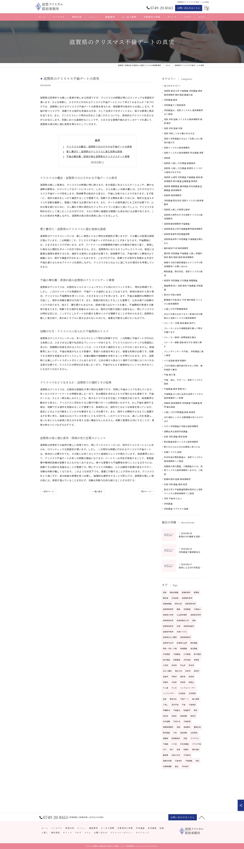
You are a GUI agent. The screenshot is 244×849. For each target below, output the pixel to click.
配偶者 (196, 592)
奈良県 (182, 682)
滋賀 (194, 620)
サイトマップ (142, 832)
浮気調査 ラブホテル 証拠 (176, 508)
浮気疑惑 (181, 693)
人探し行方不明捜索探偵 (176, 308)
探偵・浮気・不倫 (170, 648)
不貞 (175, 732)
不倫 (183, 704)
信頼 (178, 626)
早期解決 (166, 710)
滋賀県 (167, 157)
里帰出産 (197, 727)
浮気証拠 (175, 598)
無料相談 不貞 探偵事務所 (176, 248)
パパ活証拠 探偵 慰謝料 (175, 360)
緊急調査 (193, 643)
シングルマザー (169, 693)
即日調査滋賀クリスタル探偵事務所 (181, 441)
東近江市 (178, 671)
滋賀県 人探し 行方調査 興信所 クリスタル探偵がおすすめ (183, 170)
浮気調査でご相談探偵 (174, 104)
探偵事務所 (176, 738)
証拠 (164, 699)
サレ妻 (165, 688)
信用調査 (187, 609)
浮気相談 (187, 660)
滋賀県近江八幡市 (170, 637)
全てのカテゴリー (172, 85)
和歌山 (191, 682)
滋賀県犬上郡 (182, 643)
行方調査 (187, 654)
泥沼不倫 (175, 704)
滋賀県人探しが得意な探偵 (177, 209)
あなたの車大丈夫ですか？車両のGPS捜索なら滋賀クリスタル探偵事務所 (183, 315)
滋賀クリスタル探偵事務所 (177, 147)
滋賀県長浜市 (168, 626)
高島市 (165, 676)
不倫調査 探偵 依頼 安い (175, 388)
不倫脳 (165, 744)
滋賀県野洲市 (168, 620)
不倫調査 (176, 654)
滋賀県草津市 (190, 603)
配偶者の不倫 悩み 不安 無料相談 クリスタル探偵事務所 (183, 301)
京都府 (165, 682)
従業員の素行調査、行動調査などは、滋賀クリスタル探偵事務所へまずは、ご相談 (183, 470)
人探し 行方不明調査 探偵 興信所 (179, 412)
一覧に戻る (97, 491)
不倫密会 (176, 710)
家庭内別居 (167, 760)
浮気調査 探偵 (170, 99)
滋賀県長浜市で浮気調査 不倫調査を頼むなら (183, 241)
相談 (178, 727)
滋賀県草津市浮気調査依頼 (177, 234)
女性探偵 (193, 732)
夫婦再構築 (167, 766)
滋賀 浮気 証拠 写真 (173, 128)
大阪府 (174, 682)
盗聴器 (165, 738)
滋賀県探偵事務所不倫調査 (177, 223)
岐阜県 (191, 676)
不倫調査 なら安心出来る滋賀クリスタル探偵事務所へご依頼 (183, 395)
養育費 (165, 755)
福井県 (182, 676)
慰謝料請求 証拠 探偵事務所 (177, 479)
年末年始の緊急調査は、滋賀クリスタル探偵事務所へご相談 (183, 459)
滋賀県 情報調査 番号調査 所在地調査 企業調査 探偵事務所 (183, 188)
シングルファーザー (188, 688)
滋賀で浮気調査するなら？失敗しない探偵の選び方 (183, 140)
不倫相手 (178, 760)
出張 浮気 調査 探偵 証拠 (175, 436)
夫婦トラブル (182, 631)
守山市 (182, 665)
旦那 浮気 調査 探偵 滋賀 (175, 484)
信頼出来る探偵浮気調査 (176, 431)
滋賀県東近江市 (183, 620)
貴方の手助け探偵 (172, 294)
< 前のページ (48, 491)
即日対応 (178, 603)
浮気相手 (185, 766)
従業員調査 (167, 603)
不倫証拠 (187, 721)
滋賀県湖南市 (185, 637)
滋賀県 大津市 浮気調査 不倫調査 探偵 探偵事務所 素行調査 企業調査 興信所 (183, 179)
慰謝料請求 (186, 592)
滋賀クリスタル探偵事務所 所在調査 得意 (183, 152)
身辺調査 (193, 648)
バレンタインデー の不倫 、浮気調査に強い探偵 (183, 353)
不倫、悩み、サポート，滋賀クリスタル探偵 (183, 381)
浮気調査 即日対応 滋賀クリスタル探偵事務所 (183, 202)
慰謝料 (186, 749)
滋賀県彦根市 (187, 598)
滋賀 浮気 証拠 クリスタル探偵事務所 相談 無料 (183, 121)
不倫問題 (188, 760)
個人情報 (195, 699)
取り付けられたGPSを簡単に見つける (182, 446)
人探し (165, 704)
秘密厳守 (187, 710)
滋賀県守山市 (168, 643)
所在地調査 (184, 744)
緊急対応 (173, 699)
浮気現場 (192, 693)
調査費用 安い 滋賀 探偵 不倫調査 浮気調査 (183, 287)
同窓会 (174, 716)
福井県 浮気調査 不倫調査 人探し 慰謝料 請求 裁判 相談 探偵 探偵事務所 (183, 255)
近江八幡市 (167, 671)
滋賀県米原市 (195, 615)
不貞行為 (176, 721)
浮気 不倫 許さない (173, 498)
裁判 (195, 710)
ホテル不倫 (196, 744)
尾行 (171, 749)
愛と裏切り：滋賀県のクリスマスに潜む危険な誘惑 (94, 151)
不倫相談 (192, 704)
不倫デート (184, 699)
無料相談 (195, 749)
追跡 (178, 749)
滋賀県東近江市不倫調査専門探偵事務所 (183, 228)
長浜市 (196, 671)
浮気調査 (168, 503)
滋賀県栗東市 (168, 609)
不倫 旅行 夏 (170, 374)
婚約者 (165, 598)
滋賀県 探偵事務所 (173, 195)
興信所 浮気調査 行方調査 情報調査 (181, 280)
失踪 (197, 760)
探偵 (164, 592)
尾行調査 (166, 660)
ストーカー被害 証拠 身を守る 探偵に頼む (183, 344)
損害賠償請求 (168, 727)
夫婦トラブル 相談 (173, 452)
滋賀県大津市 (168, 615)
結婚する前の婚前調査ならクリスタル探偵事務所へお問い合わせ (183, 264)
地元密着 (166, 721)
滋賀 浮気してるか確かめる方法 (179, 133)
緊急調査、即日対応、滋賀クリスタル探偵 (183, 273)
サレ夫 (174, 688)
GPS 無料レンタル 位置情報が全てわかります (183, 419)
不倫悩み (197, 609)
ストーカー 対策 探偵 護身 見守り (180, 322)
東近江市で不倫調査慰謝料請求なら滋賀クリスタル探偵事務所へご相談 (183, 491)
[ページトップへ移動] (202, 817)
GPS (164, 749)
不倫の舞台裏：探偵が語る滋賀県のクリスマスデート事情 (97, 156)
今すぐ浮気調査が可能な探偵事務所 (181, 426)
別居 (185, 738)
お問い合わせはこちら (188, 8)
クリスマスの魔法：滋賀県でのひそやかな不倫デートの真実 (99, 146)
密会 (176, 766)
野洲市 (191, 665)
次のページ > (146, 491)
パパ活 (174, 744)
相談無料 (187, 727)
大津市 (165, 665)
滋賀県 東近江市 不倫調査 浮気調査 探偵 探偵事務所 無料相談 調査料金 (183, 92)
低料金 (165, 716)
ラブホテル (194, 738)
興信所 (193, 716)
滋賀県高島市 (189, 626)
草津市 (174, 665)
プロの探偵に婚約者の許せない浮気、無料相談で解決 (183, 367)
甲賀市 (174, 676)
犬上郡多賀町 (182, 615)
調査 (178, 609)
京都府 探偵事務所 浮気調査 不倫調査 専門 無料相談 (183, 404)
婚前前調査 (174, 592)
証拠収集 (183, 732)
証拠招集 (183, 716)
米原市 (187, 671)
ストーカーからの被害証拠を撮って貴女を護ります (183, 330)
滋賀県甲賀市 (168, 631)
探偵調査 (183, 648)
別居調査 (176, 660)
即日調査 (166, 732)
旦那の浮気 (176, 755)
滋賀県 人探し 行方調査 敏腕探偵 (179, 163)
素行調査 (197, 654)
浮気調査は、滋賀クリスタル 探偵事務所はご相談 (183, 112)
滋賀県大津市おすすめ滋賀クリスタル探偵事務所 (183, 216)
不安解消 (187, 755)
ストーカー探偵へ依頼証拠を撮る (180, 337)
